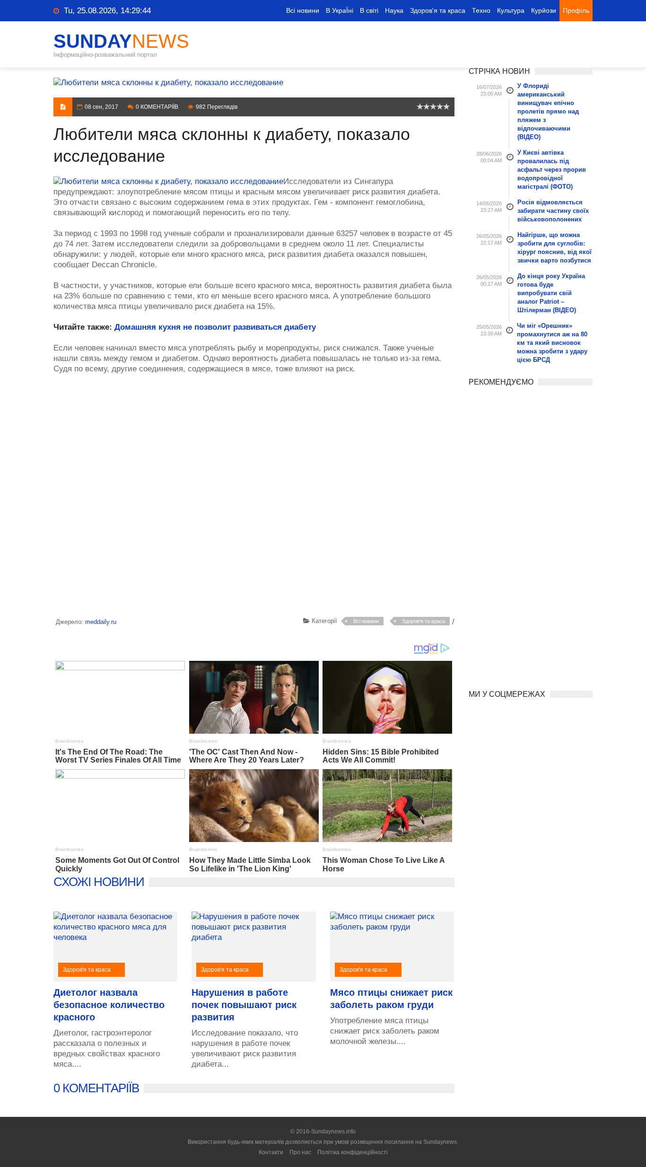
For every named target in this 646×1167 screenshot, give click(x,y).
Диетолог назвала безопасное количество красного (109, 1004)
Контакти (271, 1152)
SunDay (121, 41)
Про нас (300, 1152)
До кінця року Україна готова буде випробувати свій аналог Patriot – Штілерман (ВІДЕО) (551, 293)
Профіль (576, 10)
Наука (394, 10)
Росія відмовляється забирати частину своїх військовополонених (553, 211)
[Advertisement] (254, 497)
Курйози (543, 10)
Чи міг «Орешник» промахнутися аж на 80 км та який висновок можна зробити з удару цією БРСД (552, 342)
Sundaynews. (440, 1142)
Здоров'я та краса (437, 10)
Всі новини (302, 10)
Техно (481, 10)
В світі (369, 10)
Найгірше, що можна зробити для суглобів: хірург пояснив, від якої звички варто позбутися (554, 247)
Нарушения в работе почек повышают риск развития (244, 1004)
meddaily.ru (100, 621)
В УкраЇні (339, 10)
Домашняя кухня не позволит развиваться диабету (215, 327)
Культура (510, 10)
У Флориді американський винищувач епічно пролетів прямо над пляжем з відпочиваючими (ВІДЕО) (548, 111)
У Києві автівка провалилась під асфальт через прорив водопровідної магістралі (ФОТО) (551, 169)
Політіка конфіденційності (352, 1152)
